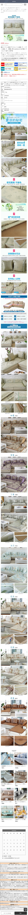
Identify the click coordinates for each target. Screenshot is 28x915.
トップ (2, 8)
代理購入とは (6, 72)
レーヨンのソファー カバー (12, 8)
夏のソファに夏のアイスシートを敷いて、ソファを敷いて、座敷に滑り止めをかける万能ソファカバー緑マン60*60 (14, 11)
